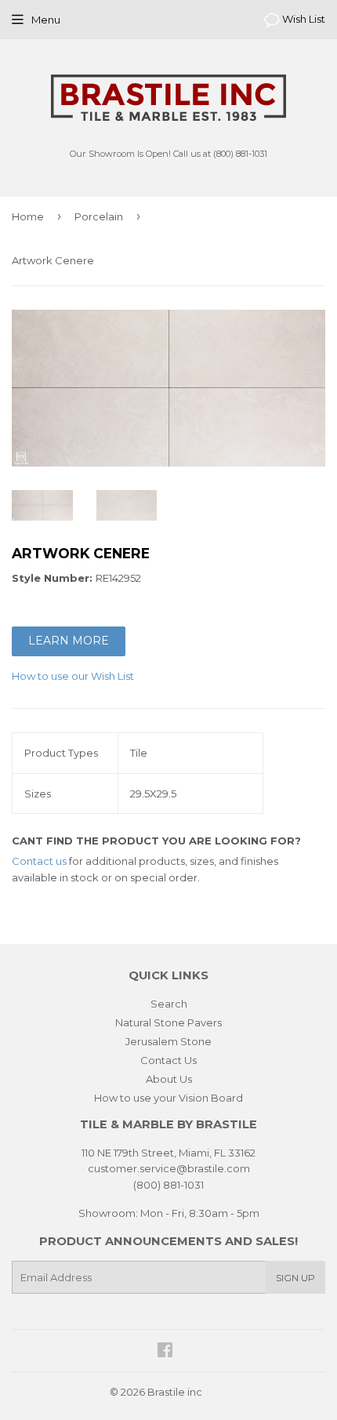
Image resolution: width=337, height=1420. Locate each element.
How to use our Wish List (73, 676)
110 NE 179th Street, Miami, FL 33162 (168, 1152)
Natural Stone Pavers (168, 1022)
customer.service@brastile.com (169, 1168)
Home (28, 216)
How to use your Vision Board (168, 1097)
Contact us (39, 861)
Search (168, 1003)
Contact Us (168, 1060)
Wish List (302, 19)
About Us (169, 1079)
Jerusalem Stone (168, 1041)
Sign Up (295, 1278)
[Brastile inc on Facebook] (165, 1352)
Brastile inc (174, 1391)
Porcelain (98, 216)
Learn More (68, 641)
